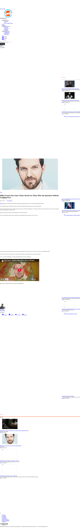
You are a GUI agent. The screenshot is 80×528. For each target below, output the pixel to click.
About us (3, 514)
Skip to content (2, 8)
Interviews (6, 27)
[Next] (2, 417)
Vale (5, 22)
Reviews (8, 31)
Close (1, 45)
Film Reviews (6, 34)
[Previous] (0, 417)
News (8, 20)
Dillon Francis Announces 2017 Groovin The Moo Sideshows (10, 445)
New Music (6, 21)
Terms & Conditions (5, 519)
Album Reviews (7, 32)
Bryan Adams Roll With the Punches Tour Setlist (70, 88)
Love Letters (6, 28)
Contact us (4, 515)
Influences (6, 29)
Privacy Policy (4, 518)
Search (3, 47)
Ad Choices (4, 517)
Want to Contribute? (5, 520)
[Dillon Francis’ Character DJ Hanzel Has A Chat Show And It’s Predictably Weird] (10, 428)
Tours (3, 24)
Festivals (3, 25)
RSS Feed (4, 521)
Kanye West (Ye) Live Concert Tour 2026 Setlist (70, 100)
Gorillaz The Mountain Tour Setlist (68, 396)
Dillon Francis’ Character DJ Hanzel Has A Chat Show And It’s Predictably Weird (14, 430)
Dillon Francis (2, 203)
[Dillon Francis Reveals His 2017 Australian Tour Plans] (10, 458)
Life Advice (6, 30)
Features (8, 26)
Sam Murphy (10, 200)
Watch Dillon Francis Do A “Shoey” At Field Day (8, 475)
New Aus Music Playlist (8, 23)
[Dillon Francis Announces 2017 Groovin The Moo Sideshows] (10, 443)
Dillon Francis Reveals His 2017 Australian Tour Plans (9, 460)
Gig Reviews (6, 33)
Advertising (4, 516)
